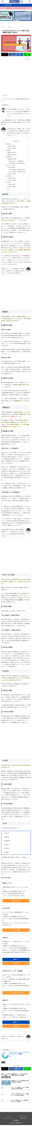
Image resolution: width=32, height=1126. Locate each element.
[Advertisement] (16, 76)
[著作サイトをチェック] (10, 1057)
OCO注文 (9, 176)
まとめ (8, 188)
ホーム (8, 1116)
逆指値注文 (9, 156)
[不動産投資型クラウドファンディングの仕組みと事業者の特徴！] (23, 16)
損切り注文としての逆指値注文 (16, 161)
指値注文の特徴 (11, 152)
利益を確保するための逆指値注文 (17, 163)
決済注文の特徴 (11, 178)
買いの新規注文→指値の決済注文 (17, 169)
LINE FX (16, 963)
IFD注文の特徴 (11, 167)
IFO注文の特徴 (11, 184)
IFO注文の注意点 (12, 186)
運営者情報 (16, 1120)
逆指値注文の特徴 (12, 159)
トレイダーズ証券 (16, 930)
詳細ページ (16, 959)
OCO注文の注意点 (12, 180)
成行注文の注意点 (12, 148)
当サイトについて (23, 1116)
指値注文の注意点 (12, 154)
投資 (4, 1062)
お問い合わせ (23, 1118)
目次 (14, 141)
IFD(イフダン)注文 (11, 165)
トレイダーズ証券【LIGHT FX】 (16, 992)
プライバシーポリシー (8, 1118)
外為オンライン (16, 900)
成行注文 (9, 144)
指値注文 (9, 150)
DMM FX (16, 1026)
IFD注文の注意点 (12, 173)
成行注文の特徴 (11, 146)
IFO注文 (9, 182)
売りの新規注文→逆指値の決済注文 (17, 171)
